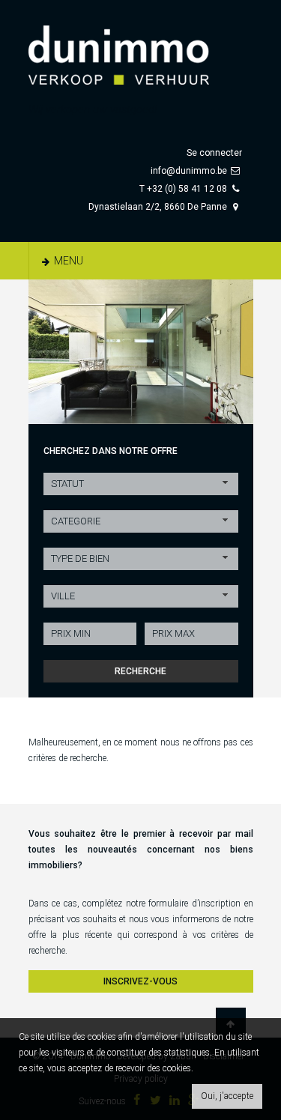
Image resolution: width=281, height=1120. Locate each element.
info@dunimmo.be (189, 171)
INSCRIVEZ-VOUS (140, 981)
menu (67, 261)
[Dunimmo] (140, 48)
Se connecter (214, 153)
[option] (140, 351)
